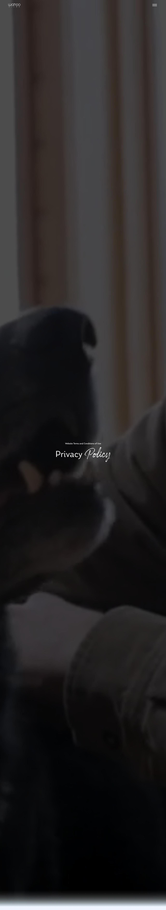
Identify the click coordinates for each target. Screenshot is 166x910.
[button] (154, 5)
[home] (14, 5)
